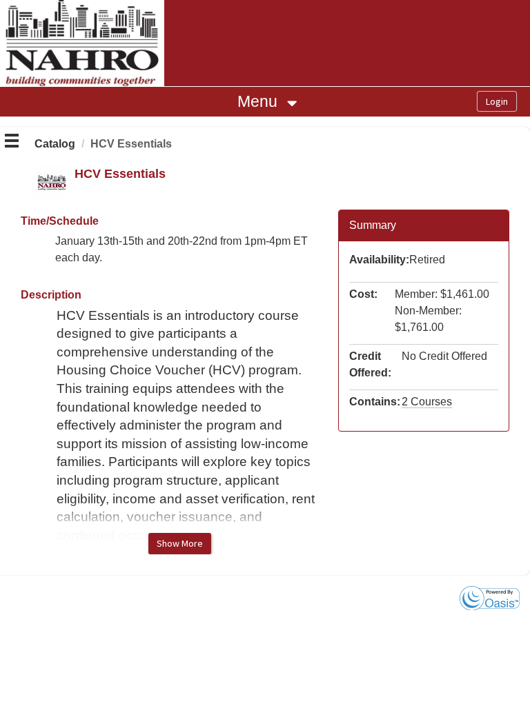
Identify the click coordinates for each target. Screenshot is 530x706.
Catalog (55, 144)
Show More (180, 543)
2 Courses (427, 401)
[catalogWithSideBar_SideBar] (11, 143)
